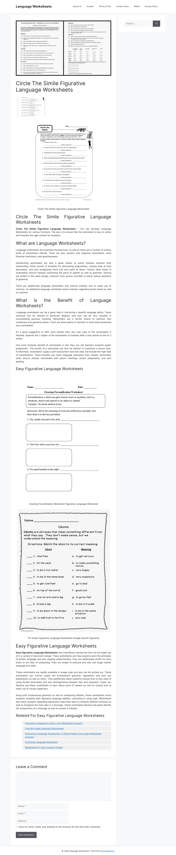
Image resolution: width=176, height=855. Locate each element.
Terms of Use (105, 6)
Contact (90, 6)
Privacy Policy (151, 6)
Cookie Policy (122, 6)
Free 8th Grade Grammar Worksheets (44, 728)
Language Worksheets (34, 6)
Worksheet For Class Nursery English (44, 747)
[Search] (156, 24)
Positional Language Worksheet (41, 742)
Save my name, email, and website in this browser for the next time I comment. (60, 827)
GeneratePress (107, 851)
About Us (77, 6)
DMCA (137, 6)
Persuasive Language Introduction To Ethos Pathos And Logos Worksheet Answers (63, 735)
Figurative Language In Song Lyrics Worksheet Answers (53, 723)
